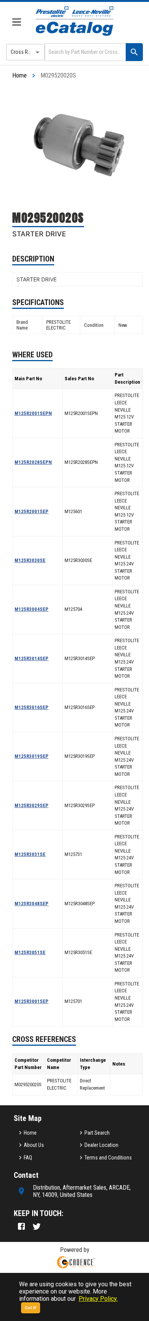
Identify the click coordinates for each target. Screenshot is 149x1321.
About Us (34, 1145)
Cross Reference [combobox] (28, 52)
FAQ (28, 1158)
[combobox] (85, 52)
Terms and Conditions (108, 1158)
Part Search (97, 1133)
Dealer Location (101, 1145)
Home (19, 75)
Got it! (30, 1307)
